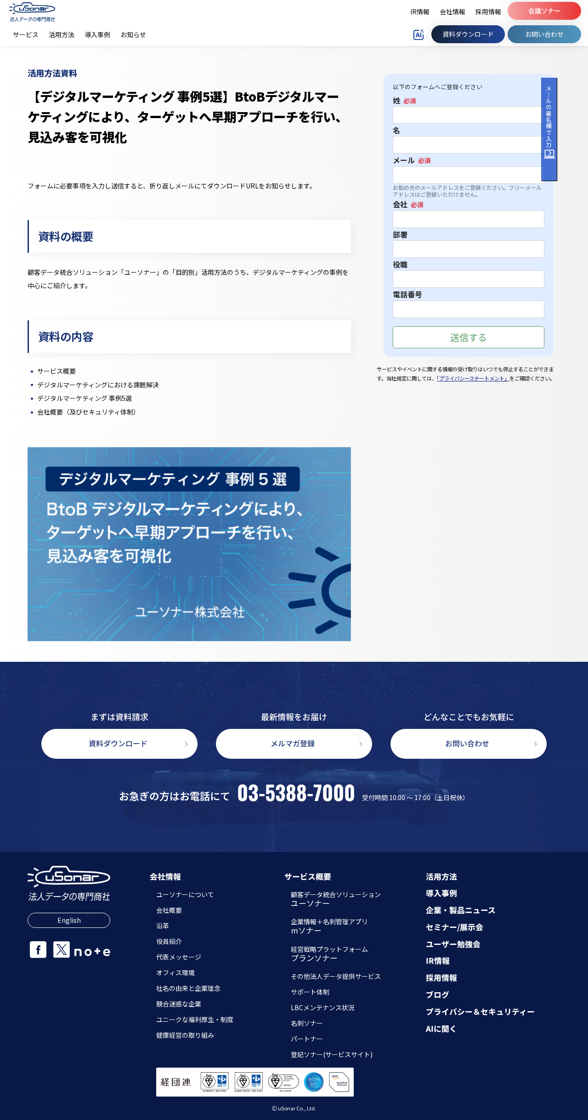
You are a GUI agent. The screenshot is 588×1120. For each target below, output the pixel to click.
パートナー (307, 1038)
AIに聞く (441, 1029)
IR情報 (438, 961)
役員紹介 (169, 941)
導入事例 (441, 893)
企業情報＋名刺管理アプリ (329, 927)
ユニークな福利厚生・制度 (194, 1019)
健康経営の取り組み (185, 1035)
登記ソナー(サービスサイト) (332, 1054)
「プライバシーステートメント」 (473, 378)
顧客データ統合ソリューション (336, 900)
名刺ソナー (307, 1023)
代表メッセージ (178, 957)
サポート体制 (310, 992)
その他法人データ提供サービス (336, 976)
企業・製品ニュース (461, 910)
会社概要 (169, 910)
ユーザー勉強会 (453, 944)
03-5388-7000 (296, 792)
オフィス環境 (175, 972)
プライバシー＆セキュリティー (480, 1012)
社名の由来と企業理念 (188, 988)
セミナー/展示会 (454, 927)
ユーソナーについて (185, 894)
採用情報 (441, 978)
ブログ (437, 995)
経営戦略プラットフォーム (329, 954)
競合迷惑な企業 (178, 1004)
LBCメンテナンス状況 (323, 1007)
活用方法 (441, 877)
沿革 (162, 925)
